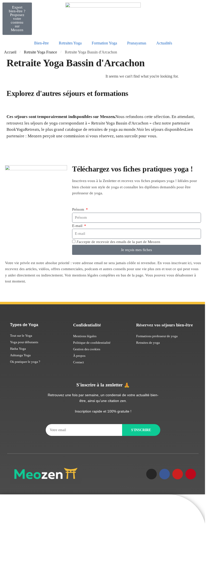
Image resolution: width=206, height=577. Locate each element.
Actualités (164, 43)
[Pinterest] (190, 474)
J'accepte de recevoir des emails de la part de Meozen (118, 242)
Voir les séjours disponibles (161, 129)
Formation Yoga (104, 43)
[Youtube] (177, 474)
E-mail (77, 226)
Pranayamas (136, 43)
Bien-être (41, 43)
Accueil (10, 52)
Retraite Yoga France (40, 52)
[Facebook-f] (164, 474)
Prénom (78, 209)
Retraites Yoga (70, 43)
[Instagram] (151, 474)
